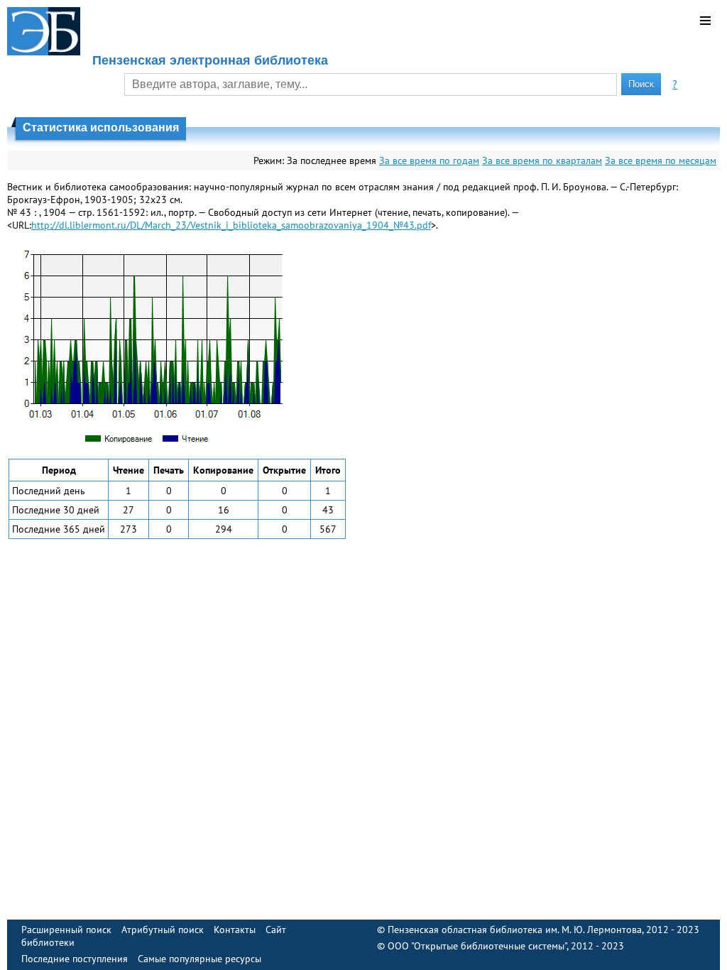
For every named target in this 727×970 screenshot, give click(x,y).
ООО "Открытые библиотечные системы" (477, 945)
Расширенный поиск (66, 929)
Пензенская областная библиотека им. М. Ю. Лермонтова (515, 929)
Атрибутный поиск (162, 929)
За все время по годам (429, 160)
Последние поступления (74, 958)
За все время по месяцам (660, 160)
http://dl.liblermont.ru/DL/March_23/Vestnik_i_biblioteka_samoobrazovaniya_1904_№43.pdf (231, 225)
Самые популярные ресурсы (199, 958)
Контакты (235, 929)
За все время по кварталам (542, 160)
